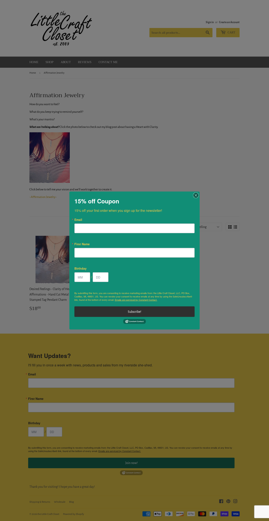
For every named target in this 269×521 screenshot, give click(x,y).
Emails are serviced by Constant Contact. (136, 299)
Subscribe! (134, 311)
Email (78, 219)
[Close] (195, 195)
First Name (82, 243)
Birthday (80, 268)
